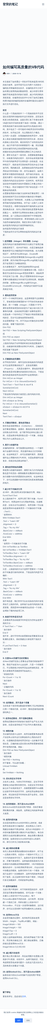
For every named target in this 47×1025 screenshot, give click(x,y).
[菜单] (43, 4)
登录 (24, 996)
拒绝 (28, 1020)
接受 (18, 1020)
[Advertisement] (23, 39)
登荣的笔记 (10, 4)
